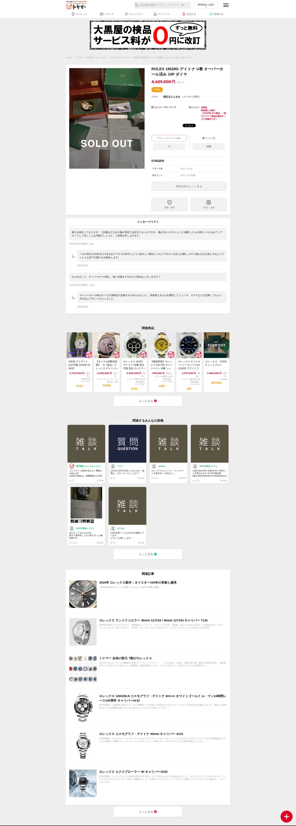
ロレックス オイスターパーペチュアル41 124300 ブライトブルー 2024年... (189, 365)
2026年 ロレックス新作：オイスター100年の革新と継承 (138, 582)
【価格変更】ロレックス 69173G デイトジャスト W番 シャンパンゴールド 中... (162, 365)
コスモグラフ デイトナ (119, 57)
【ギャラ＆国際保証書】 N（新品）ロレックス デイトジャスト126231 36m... (107, 365)
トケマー (80, 57)
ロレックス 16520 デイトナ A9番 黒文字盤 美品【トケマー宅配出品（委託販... (134, 365)
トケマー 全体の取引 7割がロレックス (125, 658)
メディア (109, 14)
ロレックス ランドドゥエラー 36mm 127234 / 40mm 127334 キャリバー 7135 (153, 620)
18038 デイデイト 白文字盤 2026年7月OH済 (79, 365)
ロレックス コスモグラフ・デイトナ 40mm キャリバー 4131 (141, 734)
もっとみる (146, 400)
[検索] (136, 5)
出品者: (154, 96)
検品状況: (195, 107)
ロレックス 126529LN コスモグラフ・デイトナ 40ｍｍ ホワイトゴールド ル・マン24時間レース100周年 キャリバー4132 (162, 698)
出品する (191, 14)
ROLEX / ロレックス (96, 57)
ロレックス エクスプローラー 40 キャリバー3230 (133, 771)
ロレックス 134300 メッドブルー (216, 363)
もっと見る (146, 554)
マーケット (82, 14)
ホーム (69, 57)
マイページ (164, 14)
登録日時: (158, 107)
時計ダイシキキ (171, 96)
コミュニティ (136, 14)
